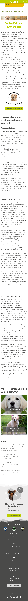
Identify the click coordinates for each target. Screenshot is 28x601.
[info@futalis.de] (14, 558)
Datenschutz (14, 533)
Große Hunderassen (6, 11)
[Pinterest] (17, 597)
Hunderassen (21, 9)
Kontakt (14, 543)
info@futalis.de (14, 560)
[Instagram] (11, 597)
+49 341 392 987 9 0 (14, 568)
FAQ (14, 550)
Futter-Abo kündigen (14, 546)
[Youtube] (14, 597)
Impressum (14, 536)
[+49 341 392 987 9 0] (14, 566)
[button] (1, 1)
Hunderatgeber (11, 9)
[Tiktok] (20, 597)
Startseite (3, 9)
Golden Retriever (18, 11)
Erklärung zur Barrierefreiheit (14, 553)
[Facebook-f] (8, 597)
